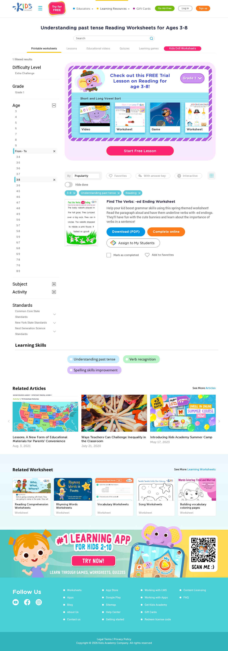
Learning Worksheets (201, 469)
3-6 (18, 168)
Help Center (113, 612)
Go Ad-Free (165, 8)
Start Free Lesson (140, 151)
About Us (73, 612)
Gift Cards (143, 8)
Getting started (115, 619)
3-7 (18, 174)
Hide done (81, 185)
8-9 (18, 271)
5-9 (18, 236)
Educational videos (98, 48)
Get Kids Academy (156, 604)
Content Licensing (194, 590)
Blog (70, 604)
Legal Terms (104, 639)
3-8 (18, 179)
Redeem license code (158, 619)
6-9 (18, 254)
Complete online (166, 231)
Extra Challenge (24, 73)
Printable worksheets (44, 48)
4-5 (18, 191)
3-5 (18, 162)
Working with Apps (156, 597)
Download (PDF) (126, 231)
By (69, 175)
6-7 (18, 242)
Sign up (203, 8)
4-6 (18, 197)
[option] (83, 421)
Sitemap (111, 604)
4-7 (18, 202)
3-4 (18, 157)
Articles (211, 388)
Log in (185, 8)
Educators (83, 8)
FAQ (186, 597)
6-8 (18, 248)
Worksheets (74, 590)
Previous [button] (9, 421)
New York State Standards (31, 322)
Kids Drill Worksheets (182, 48)
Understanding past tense (94, 359)
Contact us (74, 619)
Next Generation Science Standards (30, 331)
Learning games (149, 48)
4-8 (18, 208)
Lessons (72, 48)
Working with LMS (156, 590)
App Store (112, 590)
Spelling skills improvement (96, 370)
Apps (70, 597)
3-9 (18, 185)
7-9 (18, 265)
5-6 (18, 219)
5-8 (18, 231)
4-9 (18, 214)
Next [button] (219, 421)
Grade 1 (19, 92)
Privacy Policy (122, 639)
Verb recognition (142, 359)
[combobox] (86, 176)
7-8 (18, 259)
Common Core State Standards (27, 314)
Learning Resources (112, 8)
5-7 (18, 225)
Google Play (113, 597)
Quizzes (124, 48)
